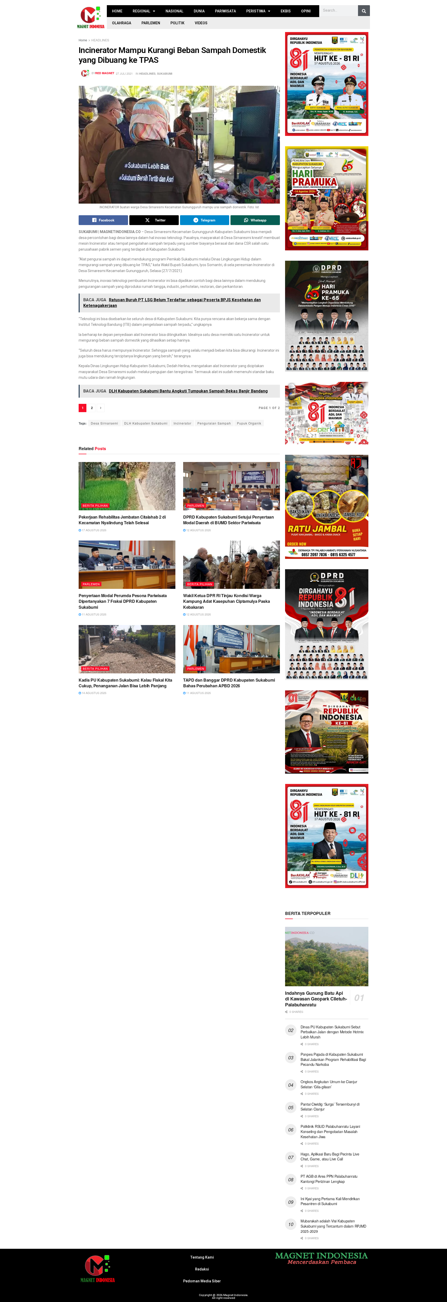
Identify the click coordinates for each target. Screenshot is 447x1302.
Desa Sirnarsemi (104, 423)
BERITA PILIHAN (95, 505)
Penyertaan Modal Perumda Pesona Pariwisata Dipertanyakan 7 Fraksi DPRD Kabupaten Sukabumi (123, 601)
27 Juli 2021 (124, 73)
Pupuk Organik (249, 423)
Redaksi (202, 1269)
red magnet (104, 73)
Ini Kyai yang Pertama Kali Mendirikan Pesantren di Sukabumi (330, 1201)
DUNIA (199, 11)
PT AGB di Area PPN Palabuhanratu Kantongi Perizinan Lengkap (329, 1179)
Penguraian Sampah (214, 423)
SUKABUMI (164, 73)
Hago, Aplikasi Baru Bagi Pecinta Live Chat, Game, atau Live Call (330, 1156)
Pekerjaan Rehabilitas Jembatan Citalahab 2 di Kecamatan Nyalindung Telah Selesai (122, 520)
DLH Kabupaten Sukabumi (146, 423)
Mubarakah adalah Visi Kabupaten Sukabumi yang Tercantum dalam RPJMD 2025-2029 (333, 1226)
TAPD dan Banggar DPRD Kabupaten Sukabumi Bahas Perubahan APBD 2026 (229, 683)
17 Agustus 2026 (93, 530)
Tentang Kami (202, 1257)
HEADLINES (100, 40)
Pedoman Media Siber (202, 1281)
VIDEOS (201, 23)
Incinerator (182, 423)
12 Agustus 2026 (198, 530)
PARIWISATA (225, 11)
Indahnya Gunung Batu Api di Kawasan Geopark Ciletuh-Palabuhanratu (316, 999)
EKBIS (286, 11)
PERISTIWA (255, 11)
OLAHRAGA (121, 23)
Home (83, 40)
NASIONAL (174, 11)
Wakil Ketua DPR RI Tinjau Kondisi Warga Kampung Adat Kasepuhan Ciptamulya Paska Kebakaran (226, 601)
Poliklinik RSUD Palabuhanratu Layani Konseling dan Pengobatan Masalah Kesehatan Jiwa (330, 1131)
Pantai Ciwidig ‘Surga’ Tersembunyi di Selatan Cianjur (330, 1106)
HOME (117, 11)
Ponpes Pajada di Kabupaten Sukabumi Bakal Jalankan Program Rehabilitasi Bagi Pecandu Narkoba (333, 1059)
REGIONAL (141, 11)
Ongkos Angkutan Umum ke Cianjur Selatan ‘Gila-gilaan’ (329, 1084)
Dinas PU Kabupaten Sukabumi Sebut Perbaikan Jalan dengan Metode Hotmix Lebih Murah (332, 1031)
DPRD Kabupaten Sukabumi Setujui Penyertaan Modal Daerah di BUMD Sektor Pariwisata (228, 520)
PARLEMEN (150, 23)
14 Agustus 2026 (93, 693)
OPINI (306, 11)
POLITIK (177, 23)
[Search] (364, 11)
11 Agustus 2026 (93, 614)
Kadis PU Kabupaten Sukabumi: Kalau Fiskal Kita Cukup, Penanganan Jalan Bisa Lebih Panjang (125, 683)
